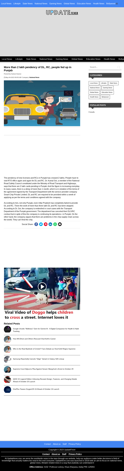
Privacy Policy (75, 444)
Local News (6, 4)
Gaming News (55, 4)
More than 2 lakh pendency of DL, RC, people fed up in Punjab (37, 69)
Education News (84, 4)
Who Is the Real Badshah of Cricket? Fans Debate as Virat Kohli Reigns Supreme (44, 349)
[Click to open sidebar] (116, 3)
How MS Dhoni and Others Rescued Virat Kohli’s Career (34, 339)
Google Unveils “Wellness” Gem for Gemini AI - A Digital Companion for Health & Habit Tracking (46, 330)
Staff (64, 444)
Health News (98, 4)
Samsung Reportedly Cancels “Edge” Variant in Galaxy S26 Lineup (38, 359)
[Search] (119, 66)
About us (57, 444)
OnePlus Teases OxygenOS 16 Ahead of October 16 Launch (36, 389)
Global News (69, 4)
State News (28, 4)
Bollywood (110, 4)
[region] (62, 36)
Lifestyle (17, 4)
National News (41, 4)
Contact (47, 444)
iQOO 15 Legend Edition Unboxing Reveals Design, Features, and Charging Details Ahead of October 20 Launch (45, 380)
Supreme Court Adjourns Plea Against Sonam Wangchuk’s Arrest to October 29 (43, 369)
